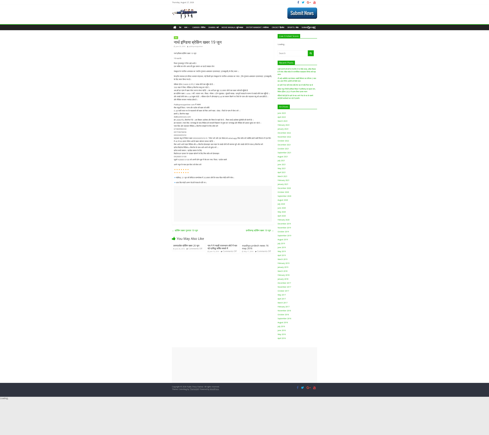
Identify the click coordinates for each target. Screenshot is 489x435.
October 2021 (283, 148)
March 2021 (282, 176)
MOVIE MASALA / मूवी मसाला (232, 27)
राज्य (185, 27)
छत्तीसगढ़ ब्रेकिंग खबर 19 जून (260, 230)
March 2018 (282, 271)
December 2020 (284, 188)
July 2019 (281, 243)
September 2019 (284, 235)
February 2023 (283, 125)
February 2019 (283, 263)
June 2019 (282, 247)
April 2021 (282, 172)
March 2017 (282, 302)
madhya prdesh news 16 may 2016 (255, 247)
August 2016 (283, 322)
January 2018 (283, 279)
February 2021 (283, 180)
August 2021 (283, 156)
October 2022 (283, 141)
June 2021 (282, 164)
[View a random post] (314, 27)
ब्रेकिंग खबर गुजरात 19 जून (185, 230)
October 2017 (283, 291)
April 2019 (282, 255)
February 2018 (283, 275)
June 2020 (282, 208)
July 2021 (281, 160)
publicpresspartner (196, 46)
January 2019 (283, 267)
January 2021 (283, 184)
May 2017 (282, 295)
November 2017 (284, 287)
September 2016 (284, 318)
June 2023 (282, 113)
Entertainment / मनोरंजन (257, 27)
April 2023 (282, 117)
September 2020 (284, 196)
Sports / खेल (292, 27)
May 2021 (282, 168)
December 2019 (284, 223)
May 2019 (282, 251)
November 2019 (284, 227)
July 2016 (281, 326)
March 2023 (282, 121)
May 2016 (282, 334)
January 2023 (283, 129)
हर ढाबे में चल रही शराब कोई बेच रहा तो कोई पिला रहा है (295, 85)
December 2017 (284, 283)
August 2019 (283, 239)
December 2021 (284, 144)
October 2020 (283, 192)
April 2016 (282, 338)
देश (180, 27)
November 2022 (284, 137)
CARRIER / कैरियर (198, 27)
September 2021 (284, 152)
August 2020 (283, 200)
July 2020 (281, 204)
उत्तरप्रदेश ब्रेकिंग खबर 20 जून (186, 245)
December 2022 (284, 133)
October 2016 (283, 314)
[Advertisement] (223, 204)
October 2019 (283, 231)
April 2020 (282, 216)
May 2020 (282, 212)
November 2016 (284, 310)
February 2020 (283, 220)
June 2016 (282, 330)
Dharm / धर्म (213, 27)
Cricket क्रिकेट (278, 27)
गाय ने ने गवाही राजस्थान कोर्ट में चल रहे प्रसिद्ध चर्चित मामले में (222, 247)
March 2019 (282, 259)
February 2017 (283, 306)
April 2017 (282, 299)
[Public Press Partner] (184, 8)
